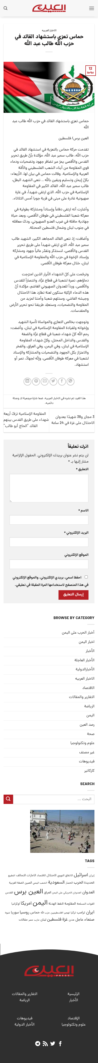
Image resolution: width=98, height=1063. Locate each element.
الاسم (83, 510)
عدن (71, 920)
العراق (47, 892)
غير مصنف (86, 753)
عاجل (79, 920)
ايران (90, 912)
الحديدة (89, 883)
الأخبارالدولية (85, 669)
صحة (90, 734)
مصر (31, 920)
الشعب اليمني (40, 883)
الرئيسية (73, 994)
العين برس (28, 892)
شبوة (7, 913)
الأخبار (90, 651)
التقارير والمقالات (81, 697)
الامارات (31, 875)
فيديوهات (86, 762)
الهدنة (52, 904)
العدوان (88, 892)
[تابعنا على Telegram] (37, 1044)
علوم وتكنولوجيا (82, 743)
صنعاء (89, 920)
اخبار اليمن (86, 642)
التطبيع (11, 876)
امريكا (26, 903)
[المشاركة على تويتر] (53, 382)
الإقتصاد (74, 1018)
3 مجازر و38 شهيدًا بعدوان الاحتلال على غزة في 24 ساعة (72, 420)
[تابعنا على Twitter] (52, 1044)
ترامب (81, 912)
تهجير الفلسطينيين (60, 913)
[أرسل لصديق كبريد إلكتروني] (45, 382)
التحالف (21, 875)
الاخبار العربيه (49, 31)
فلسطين (54, 920)
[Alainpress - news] (49, 8)
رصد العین (87, 725)
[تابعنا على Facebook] (60, 1044)
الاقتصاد (88, 688)
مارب (36, 920)
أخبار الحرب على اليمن (78, 633)
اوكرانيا (15, 904)
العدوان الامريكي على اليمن (66, 893)
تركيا (73, 913)
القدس (9, 893)
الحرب (78, 883)
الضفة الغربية (16, 883)
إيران (91, 876)
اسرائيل (81, 875)
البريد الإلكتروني (76, 533)
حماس (35, 913)
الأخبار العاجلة (84, 660)
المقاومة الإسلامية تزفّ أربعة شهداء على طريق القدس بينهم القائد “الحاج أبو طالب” (26, 420)
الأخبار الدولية (24, 1025)
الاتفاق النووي (65, 876)
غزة (65, 919)
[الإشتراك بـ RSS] (45, 1044)
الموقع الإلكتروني (76, 555)
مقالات (23, 919)
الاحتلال (51, 875)
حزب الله (45, 913)
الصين (28, 883)
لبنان (43, 919)
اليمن (40, 903)
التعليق (82, 469)
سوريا (15, 913)
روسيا (24, 912)
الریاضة (89, 706)
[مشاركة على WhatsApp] (70, 382)
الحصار (69, 883)
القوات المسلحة (85, 904)
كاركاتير (89, 771)
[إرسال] (8, 799)
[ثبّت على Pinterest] (36, 382)
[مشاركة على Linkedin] (27, 382)
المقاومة (70, 904)
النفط (60, 904)
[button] (91, 8)
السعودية (56, 882)
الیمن (90, 716)
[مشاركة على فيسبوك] (62, 382)
